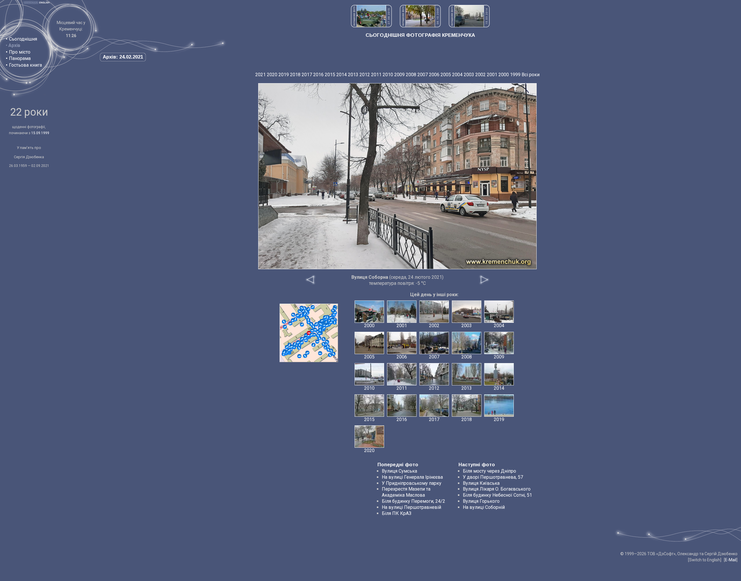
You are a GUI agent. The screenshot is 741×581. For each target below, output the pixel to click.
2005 (446, 74)
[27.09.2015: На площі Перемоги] (371, 25)
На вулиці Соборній (484, 507)
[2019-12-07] (295, 319)
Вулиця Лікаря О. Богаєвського (497, 489)
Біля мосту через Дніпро (489, 471)
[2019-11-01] (333, 354)
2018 (295, 74)
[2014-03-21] (297, 315)
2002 (480, 74)
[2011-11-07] (299, 311)
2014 (341, 74)
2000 (503, 74)
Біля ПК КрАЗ (396, 513)
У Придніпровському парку (411, 483)
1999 (515, 74)
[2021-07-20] (305, 314)
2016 (318, 74)
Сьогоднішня (23, 39)
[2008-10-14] (290, 323)
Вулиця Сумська (399, 471)
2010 (388, 74)
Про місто (19, 52)
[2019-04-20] (284, 322)
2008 (411, 74)
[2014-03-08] (302, 308)
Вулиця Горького (481, 501)
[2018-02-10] (320, 353)
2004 (457, 74)
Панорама (20, 58)
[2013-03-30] (330, 355)
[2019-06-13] (332, 320)
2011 (376, 74)
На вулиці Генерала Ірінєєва (412, 477)
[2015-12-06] (315, 330)
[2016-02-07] (302, 339)
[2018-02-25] (335, 313)
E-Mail (730, 560)
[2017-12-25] (298, 342)
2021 (260, 74)
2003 (469, 74)
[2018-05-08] (299, 356)
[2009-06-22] (307, 353)
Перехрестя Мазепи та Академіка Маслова (406, 492)
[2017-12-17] (308, 320)
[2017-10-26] (328, 346)
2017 (307, 74)
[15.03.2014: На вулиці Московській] (469, 25)
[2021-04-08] (305, 338)
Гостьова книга (25, 65)
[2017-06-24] (324, 328)
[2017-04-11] (328, 350)
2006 (434, 74)
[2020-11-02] (302, 342)
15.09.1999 (40, 133)
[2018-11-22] (299, 348)
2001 (492, 74)
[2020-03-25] (293, 315)
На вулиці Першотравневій (411, 507)
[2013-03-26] (302, 324)
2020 (272, 74)
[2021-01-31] (311, 324)
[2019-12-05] (313, 345)
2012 (365, 74)
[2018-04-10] (319, 333)
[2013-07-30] (324, 344)
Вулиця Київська (481, 483)
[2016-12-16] (285, 327)
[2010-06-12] (316, 324)
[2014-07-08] (324, 339)
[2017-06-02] (320, 330)
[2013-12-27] (325, 317)
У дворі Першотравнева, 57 (493, 477)
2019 (283, 74)
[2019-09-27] (284, 352)
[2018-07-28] (320, 324)
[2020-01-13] (291, 346)
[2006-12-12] (327, 342)
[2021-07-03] (289, 350)
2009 (399, 74)
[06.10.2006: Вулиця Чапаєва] (420, 25)
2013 (353, 74)
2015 (330, 74)
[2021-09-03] (327, 325)
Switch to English (704, 560)
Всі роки (531, 74)
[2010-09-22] (317, 342)
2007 (422, 74)
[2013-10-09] (313, 307)
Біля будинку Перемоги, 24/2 (413, 501)
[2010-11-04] (305, 356)
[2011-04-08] (287, 347)
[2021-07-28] (311, 335)
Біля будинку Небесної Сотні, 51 (497, 495)
